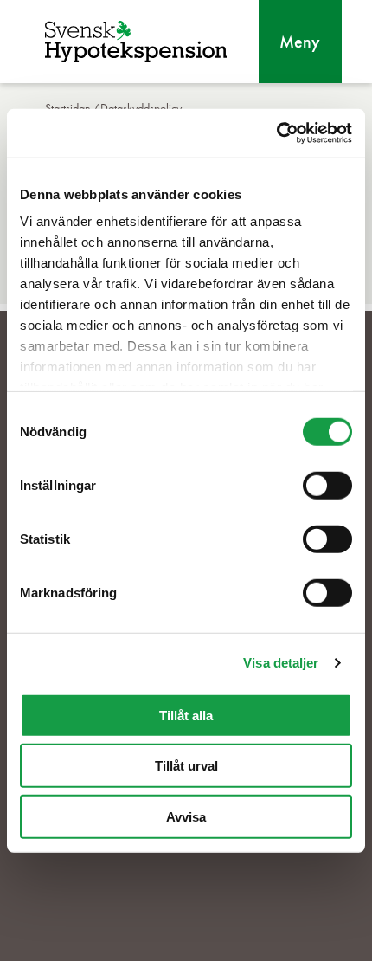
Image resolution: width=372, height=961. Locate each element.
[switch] (327, 485)
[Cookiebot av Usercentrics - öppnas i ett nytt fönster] (276, 133)
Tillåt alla (186, 714)
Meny (299, 41)
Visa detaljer (280, 662)
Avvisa (186, 816)
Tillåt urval (186, 765)
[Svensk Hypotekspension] (136, 41)
